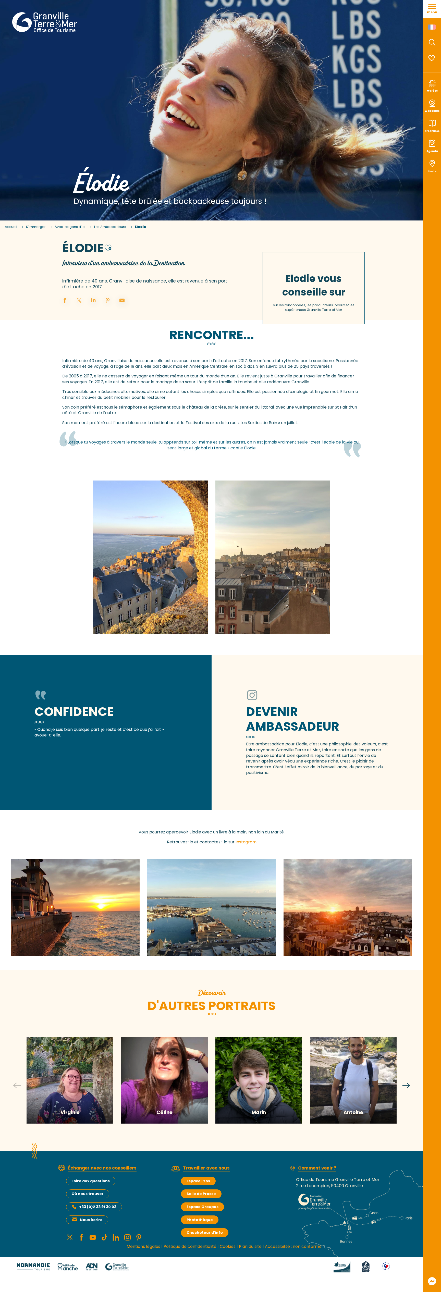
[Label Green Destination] (335, 1267)
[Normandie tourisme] (33, 1267)
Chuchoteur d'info (205, 1232)
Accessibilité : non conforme (293, 1246)
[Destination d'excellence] (380, 1267)
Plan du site (250, 1246)
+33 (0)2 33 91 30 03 (97, 1206)
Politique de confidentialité (190, 1246)
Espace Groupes (202, 1206)
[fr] (432, 27)
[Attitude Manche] (67, 1267)
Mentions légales (143, 1246)
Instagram (246, 842)
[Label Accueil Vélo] (359, 1267)
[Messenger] (432, 1281)
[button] (432, 42)
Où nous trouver (87, 1193)
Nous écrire (91, 1219)
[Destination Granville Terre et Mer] (45, 22)
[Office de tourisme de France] (399, 1267)
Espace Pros (198, 1181)
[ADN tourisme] (91, 1267)
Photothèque (200, 1219)
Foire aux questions (90, 1181)
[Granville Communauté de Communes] (117, 1267)
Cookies (228, 1246)
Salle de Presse (201, 1193)
